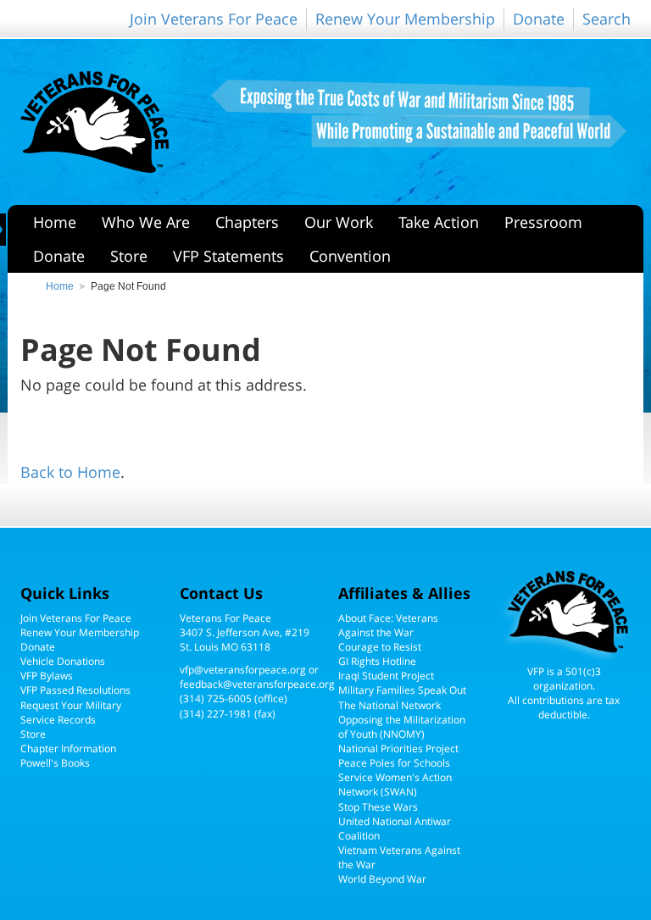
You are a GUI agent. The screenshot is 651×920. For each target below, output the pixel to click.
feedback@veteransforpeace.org (257, 684)
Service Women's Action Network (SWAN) (395, 784)
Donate (539, 18)
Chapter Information (68, 748)
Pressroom (543, 222)
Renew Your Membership (405, 18)
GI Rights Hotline (377, 661)
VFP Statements (228, 256)
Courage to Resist (379, 647)
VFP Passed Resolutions (75, 690)
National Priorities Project (398, 748)
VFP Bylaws (46, 675)
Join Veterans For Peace (214, 18)
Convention (350, 256)
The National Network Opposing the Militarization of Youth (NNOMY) (401, 719)
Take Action (438, 222)
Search (606, 18)
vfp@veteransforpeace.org (243, 669)
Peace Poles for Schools (394, 763)
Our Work (338, 222)
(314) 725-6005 (216, 698)
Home (54, 222)
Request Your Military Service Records (70, 712)
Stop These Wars (378, 807)
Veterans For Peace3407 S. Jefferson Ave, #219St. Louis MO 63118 (244, 632)
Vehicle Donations (62, 661)
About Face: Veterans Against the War (388, 625)
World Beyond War (382, 879)
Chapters (247, 222)
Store (128, 256)
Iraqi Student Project (386, 675)
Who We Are (146, 222)
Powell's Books (55, 763)
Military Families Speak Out (402, 690)
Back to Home (70, 472)
